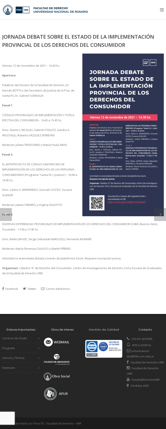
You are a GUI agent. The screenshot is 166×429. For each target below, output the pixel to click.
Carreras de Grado (14, 338)
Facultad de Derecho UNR (147, 362)
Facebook (11, 289)
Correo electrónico (57, 289)
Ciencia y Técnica (13, 358)
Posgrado (8, 348)
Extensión (8, 368)
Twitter (31, 289)
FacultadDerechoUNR (145, 380)
